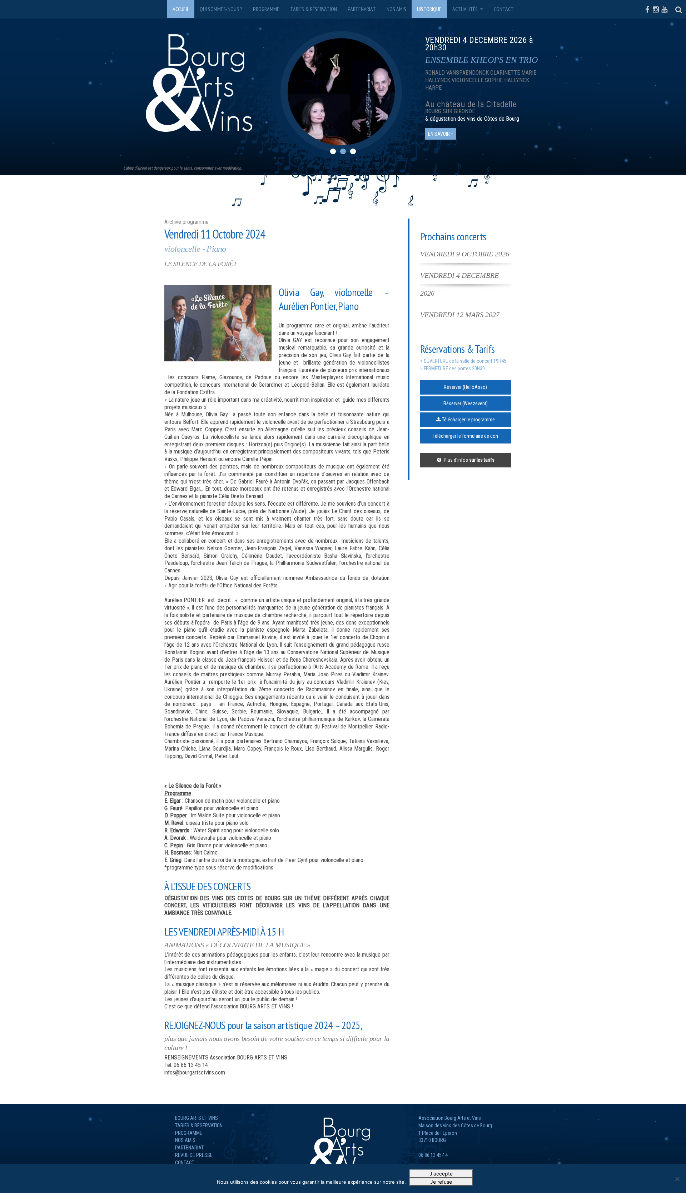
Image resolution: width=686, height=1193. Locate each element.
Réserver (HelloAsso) (465, 387)
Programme (266, 8)
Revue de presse (194, 1155)
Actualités (465, 8)
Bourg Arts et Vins (196, 1118)
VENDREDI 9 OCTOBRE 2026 (464, 254)
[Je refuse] (677, 1178)
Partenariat (362, 8)
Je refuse (441, 1182)
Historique (429, 8)
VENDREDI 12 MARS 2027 (459, 315)
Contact (504, 8)
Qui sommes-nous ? (221, 8)
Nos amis (396, 8)
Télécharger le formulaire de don (465, 436)
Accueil (181, 8)
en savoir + (440, 119)
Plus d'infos (468, 460)
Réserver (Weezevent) (465, 403)
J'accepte (441, 1174)
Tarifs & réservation (313, 8)
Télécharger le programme (468, 419)
